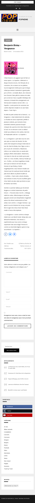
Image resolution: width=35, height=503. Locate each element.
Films (5, 450)
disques (6, 442)
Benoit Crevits (7, 51)
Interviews (7, 453)
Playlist (6, 463)
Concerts (6, 434)
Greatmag (21, 498)
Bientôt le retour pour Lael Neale (17, 390)
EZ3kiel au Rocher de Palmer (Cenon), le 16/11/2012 (25, 246)
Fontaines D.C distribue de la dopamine (17, 6)
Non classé (7, 461)
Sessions (6, 466)
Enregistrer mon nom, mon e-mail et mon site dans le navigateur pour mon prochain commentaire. (17, 317)
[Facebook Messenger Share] (14, 234)
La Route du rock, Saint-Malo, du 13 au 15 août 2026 (19, 367)
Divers (6, 445)
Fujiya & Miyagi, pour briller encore (18, 379)
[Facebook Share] (5, 234)
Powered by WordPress (7, 498)
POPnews (23, 19)
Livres (5, 455)
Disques (8, 40)
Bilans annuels (8, 429)
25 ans (6, 427)
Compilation (7, 432)
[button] (16, 8)
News (5, 458)
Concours (7, 437)
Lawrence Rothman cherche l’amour (18, 384)
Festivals (6, 448)
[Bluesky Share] (10, 234)
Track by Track (8, 469)
